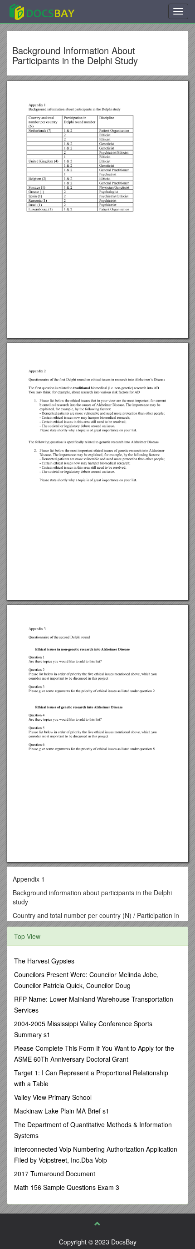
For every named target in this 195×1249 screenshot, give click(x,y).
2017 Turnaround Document (54, 1173)
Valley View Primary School (53, 1097)
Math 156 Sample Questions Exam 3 (66, 1187)
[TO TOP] (97, 1223)
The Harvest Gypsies (44, 960)
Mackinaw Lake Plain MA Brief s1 (61, 1110)
